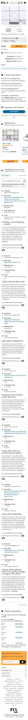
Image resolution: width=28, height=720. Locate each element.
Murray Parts (13, 688)
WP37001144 (7, 201)
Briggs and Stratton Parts (10, 681)
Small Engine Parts (18, 701)
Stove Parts (6, 697)
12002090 (6, 552)
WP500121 (15, 494)
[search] (19, 3)
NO (3, 250)
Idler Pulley (6, 143)
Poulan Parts (20, 688)
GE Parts (18, 682)
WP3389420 (21, 321)
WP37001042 (7, 433)
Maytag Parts (21, 686)
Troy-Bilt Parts (9, 690)
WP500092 (7, 431)
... (5, 299)
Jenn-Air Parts (18, 684)
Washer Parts (18, 694)
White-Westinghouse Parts (13, 692)
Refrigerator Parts (10, 696)
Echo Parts (20, 681)
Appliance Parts (18, 699)
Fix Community (6, 676)
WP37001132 (15, 201)
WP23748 (22, 201)
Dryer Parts (18, 696)
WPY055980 (14, 197)
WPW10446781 (15, 320)
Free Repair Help (6, 670)
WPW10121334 (8, 203)
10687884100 (19, 627)
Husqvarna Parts (9, 684)
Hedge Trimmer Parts (10, 703)
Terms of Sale (19, 716)
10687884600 (19, 638)
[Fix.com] (3, 3)
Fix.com (4, 667)
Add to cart (19, 46)
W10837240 (7, 320)
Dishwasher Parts (10, 694)
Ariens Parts (17, 679)
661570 (15, 321)
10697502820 (19, 643)
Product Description (7, 68)
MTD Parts (6, 688)
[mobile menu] (7, 3)
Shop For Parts (6, 673)
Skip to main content (14, 9)
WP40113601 (7, 199)
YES (23, 247)
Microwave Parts (9, 699)
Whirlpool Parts (17, 690)
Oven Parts (13, 697)
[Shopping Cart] (24, 3)
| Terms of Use (9, 716)
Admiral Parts (10, 679)
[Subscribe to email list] (23, 662)
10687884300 (19, 632)
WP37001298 (22, 431)
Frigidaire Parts (10, 682)
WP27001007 (7, 262)
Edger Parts (19, 703)
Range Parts (20, 697)
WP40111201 (15, 199)
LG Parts (14, 686)
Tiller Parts (14, 705)
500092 (6, 550)
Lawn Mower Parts (8, 701)
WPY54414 (7, 197)
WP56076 (20, 197)
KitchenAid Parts (7, 686)
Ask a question (14, 112)
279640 (6, 323)
